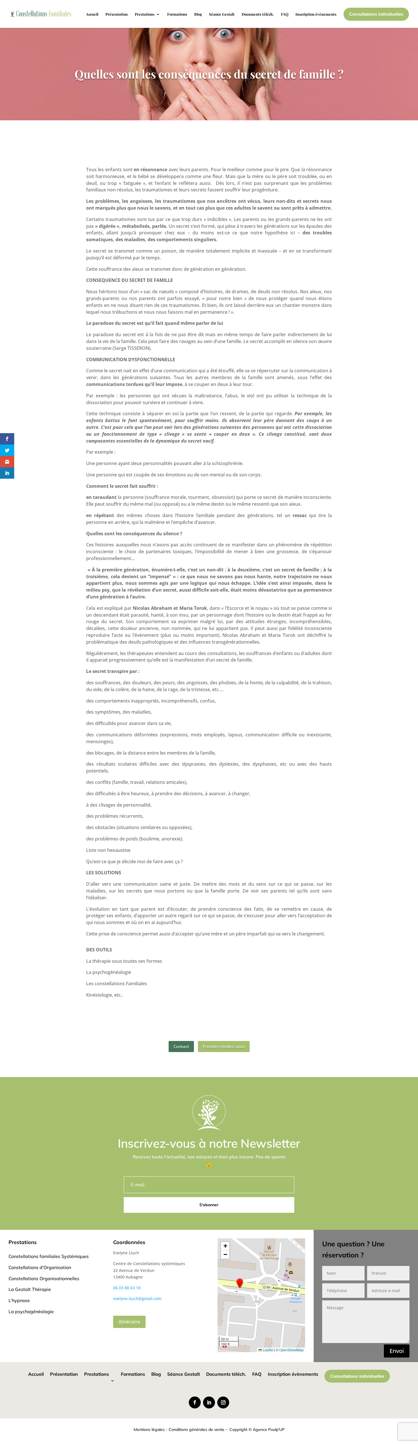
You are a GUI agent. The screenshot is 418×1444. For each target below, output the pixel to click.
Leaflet (267, 1349)
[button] (239, 1283)
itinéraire (129, 1321)
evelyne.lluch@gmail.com (137, 1298)
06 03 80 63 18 (126, 1287)
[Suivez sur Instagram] (223, 1402)
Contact (181, 1046)
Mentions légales (149, 1429)
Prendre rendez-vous (224, 1046)
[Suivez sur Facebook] (195, 1402)
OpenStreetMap (291, 1349)
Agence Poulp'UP (269, 1429)
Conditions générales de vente (196, 1429)
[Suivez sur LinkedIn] (209, 1402)
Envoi (397, 1351)
